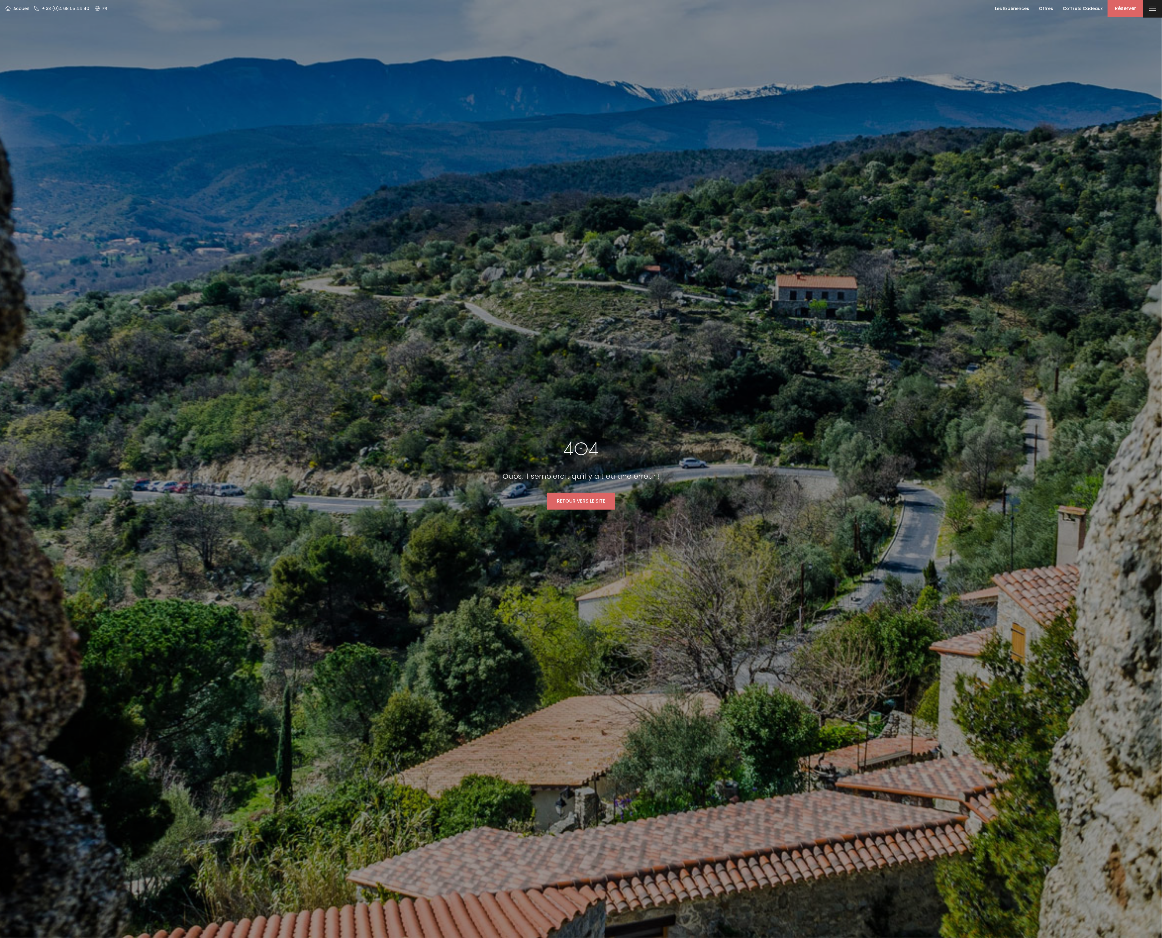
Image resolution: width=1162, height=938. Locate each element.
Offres (1046, 8)
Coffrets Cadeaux (1083, 8)
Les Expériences (1012, 8)
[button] (100, 8)
